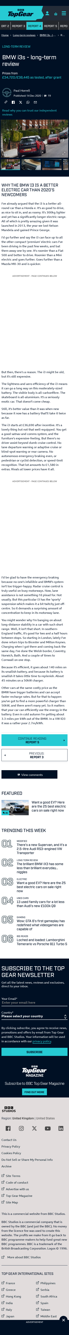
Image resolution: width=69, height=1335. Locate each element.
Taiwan (45, 1309)
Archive (6, 1166)
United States (45, 1118)
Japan (10, 1316)
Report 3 (18, 25)
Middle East (48, 1316)
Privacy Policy (10, 1146)
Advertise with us (17, 1189)
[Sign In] (47, 13)
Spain (44, 1303)
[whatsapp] (28, 102)
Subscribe (34, 1052)
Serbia (44, 1290)
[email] (35, 102)
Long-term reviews (24, 35)
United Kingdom (23, 1118)
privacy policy (42, 1041)
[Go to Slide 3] (52, 164)
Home (5, 35)
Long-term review (16, 46)
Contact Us (8, 1140)
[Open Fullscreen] (64, 153)
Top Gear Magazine (19, 1196)
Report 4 (34, 25)
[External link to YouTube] (48, 1128)
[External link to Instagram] (21, 1128)
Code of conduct (17, 1182)
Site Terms (13, 1176)
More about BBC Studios (21, 1257)
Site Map (12, 1202)
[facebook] (13, 102)
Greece (11, 1290)
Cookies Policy (11, 1153)
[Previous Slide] (5, 140)
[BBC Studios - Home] (10, 1109)
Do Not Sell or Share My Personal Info (27, 1160)
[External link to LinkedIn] (61, 1128)
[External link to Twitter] (34, 1128)
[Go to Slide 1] (10, 164)
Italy (9, 1309)
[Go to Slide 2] (31, 164)
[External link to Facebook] (8, 1128)
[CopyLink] (6, 102)
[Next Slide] (64, 140)
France (10, 1283)
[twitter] (20, 102)
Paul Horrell (22, 90)
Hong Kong (13, 1296)
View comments (32, 775)
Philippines (47, 1283)
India (9, 1303)
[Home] (28, 13)
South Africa (48, 1296)
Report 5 (50, 25)
